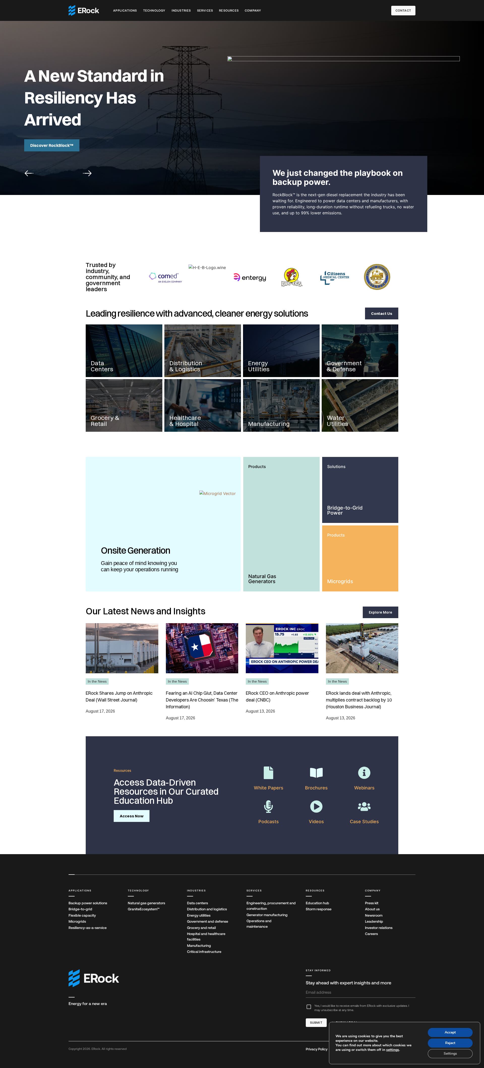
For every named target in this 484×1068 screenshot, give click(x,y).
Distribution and (207, 909)
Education (317, 903)
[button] (29, 173)
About (372, 909)
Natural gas (146, 903)
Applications (125, 10)
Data (197, 903)
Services (205, 10)
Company (253, 10)
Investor (378, 928)
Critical (204, 952)
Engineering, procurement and (271, 906)
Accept (450, 1032)
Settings (450, 1053)
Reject (450, 1043)
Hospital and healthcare (206, 936)
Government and (207, 921)
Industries (181, 10)
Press (371, 903)
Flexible (82, 915)
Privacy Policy (316, 1049)
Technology (154, 10)
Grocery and (201, 928)
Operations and (259, 923)
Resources (229, 10)
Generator (267, 915)
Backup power (88, 903)
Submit (316, 1022)
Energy (198, 915)
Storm (318, 909)
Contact (403, 10)
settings (392, 1050)
